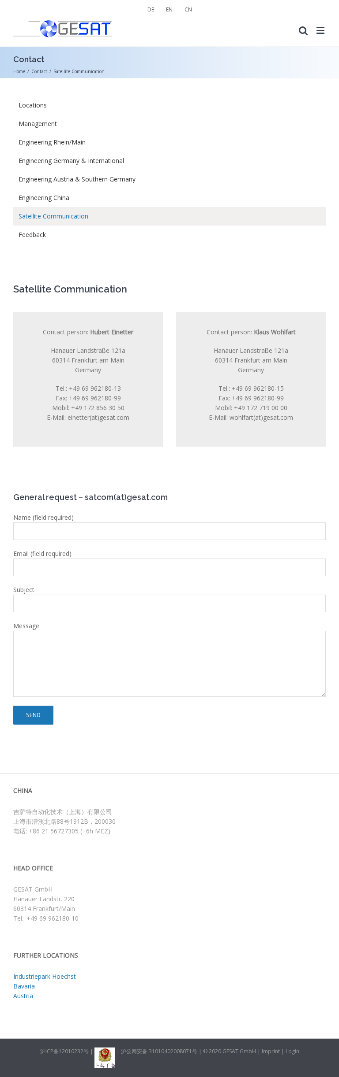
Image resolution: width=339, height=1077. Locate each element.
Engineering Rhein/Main (52, 142)
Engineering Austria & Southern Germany (77, 179)
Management (38, 123)
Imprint (271, 1051)
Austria (23, 996)
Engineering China (44, 197)
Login (292, 1051)
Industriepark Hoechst (44, 976)
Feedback (32, 234)
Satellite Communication (53, 216)
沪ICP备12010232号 (64, 1051)
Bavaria (24, 986)
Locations (33, 105)
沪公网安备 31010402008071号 (160, 1051)
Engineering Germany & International (71, 160)
